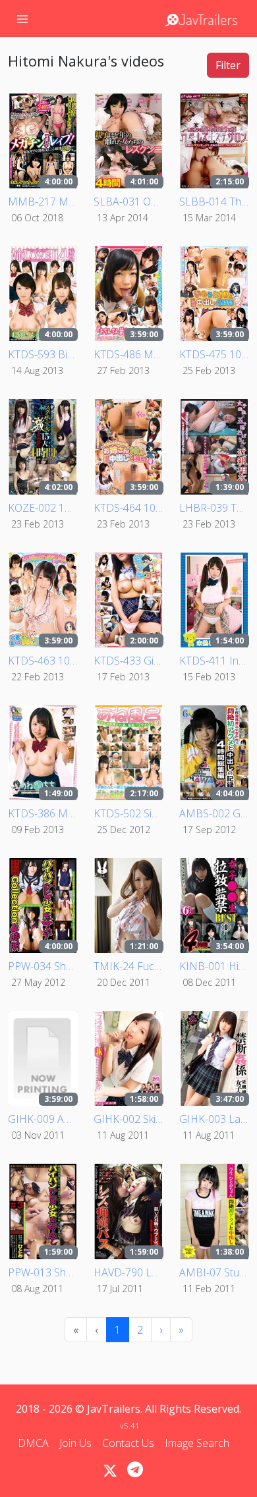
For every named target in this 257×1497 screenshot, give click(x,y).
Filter (228, 65)
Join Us (75, 1443)
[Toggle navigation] (22, 18)
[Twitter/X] (110, 1470)
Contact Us (128, 1443)
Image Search (197, 1443)
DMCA (33, 1443)
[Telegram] (135, 1469)
